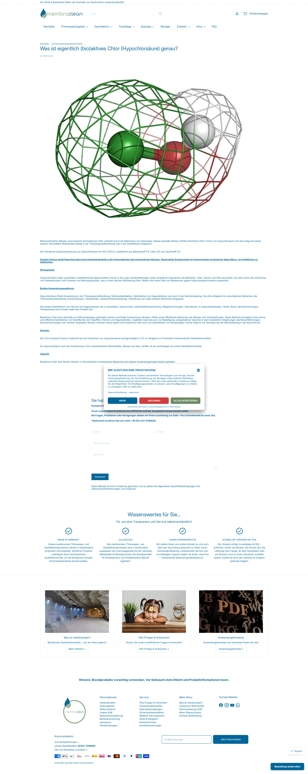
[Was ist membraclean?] (77, 611)
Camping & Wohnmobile (191, 705)
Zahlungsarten (107, 705)
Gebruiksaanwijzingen (150, 709)
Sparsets (146, 26)
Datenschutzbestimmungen (105, 488)
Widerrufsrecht (107, 709)
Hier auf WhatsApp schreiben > (71, 749)
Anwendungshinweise (150, 705)
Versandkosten (107, 702)
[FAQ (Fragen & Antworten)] (154, 611)
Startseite (49, 26)
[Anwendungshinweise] (231, 611)
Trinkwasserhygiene (73, 26)
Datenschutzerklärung (111, 715)
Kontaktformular (147, 722)
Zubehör (182, 26)
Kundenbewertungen (150, 725)
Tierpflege (125, 26)
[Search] (160, 13)
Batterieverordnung (110, 718)
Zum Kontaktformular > (67, 742)
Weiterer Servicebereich (152, 715)
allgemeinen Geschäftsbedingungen (176, 486)
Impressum (105, 722)
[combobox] (126, 13)
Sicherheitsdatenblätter (151, 712)
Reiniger (165, 26)
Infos (199, 26)
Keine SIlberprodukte (190, 712)
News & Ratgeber (148, 718)
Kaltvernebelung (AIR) (190, 709)
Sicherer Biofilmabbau (190, 715)
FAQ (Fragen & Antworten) (153, 702)
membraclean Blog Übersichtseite (66, 44)
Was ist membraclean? (191, 702)
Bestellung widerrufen (287, 766)
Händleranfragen (108, 725)
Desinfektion (102, 26)
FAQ (214, 26)
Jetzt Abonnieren (231, 739)
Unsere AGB (106, 712)
